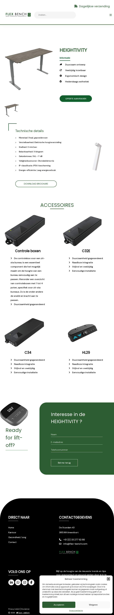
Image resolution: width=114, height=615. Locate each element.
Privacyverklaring (76, 610)
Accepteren (59, 605)
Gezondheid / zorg (17, 537)
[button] (108, 579)
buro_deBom (24, 613)
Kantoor (12, 532)
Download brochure (36, 183)
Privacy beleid (14, 609)
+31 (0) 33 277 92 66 (74, 539)
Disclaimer (25, 609)
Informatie (65, 58)
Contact (12, 542)
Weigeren (93, 605)
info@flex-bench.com (75, 543)
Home (11, 527)
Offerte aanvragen (75, 98)
